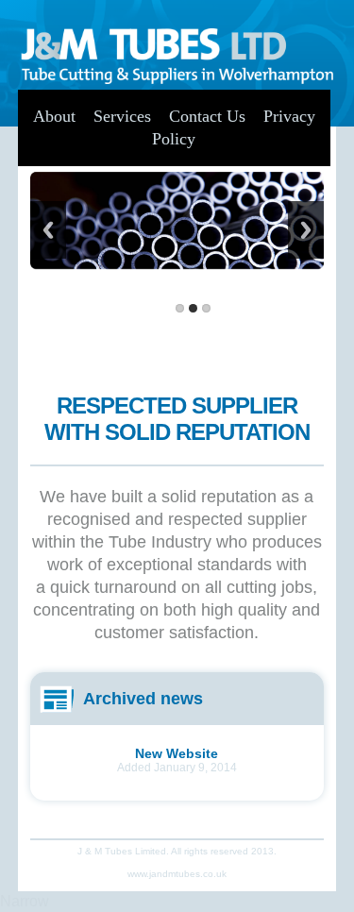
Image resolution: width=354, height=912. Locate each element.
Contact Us (207, 116)
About (54, 116)
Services (122, 116)
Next (306, 230)
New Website (176, 753)
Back (48, 230)
